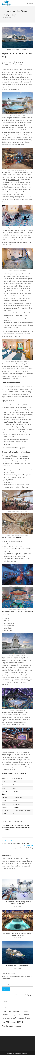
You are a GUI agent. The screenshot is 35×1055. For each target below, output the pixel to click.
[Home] (2, 17)
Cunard (25, 1015)
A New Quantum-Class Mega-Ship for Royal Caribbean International (17, 902)
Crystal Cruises (17, 1015)
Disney (30, 1015)
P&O (8, 1022)
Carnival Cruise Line (11, 1011)
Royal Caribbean (9, 834)
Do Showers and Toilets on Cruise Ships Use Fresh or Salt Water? (17, 934)
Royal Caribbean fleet (12, 180)
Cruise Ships (8, 17)
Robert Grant (8, 62)
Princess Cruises (13, 1022)
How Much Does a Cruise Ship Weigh (17, 966)
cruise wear (10, 1015)
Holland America (8, 1018)
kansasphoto (18, 821)
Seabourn (17, 1026)
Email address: (6, 982)
